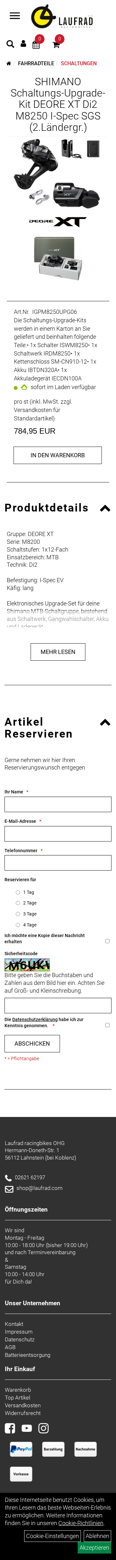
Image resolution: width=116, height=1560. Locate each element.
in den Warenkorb (58, 455)
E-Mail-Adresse (20, 821)
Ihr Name (14, 791)
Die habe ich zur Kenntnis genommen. (44, 1022)
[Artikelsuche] (10, 44)
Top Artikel (17, 1397)
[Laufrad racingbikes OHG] (70, 16)
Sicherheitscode (21, 953)
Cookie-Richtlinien (80, 1523)
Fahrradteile (36, 63)
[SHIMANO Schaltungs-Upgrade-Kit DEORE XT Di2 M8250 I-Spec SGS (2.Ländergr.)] (58, 182)
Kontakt (14, 1324)
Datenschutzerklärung (35, 1019)
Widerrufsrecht (23, 1413)
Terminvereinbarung (51, 1252)
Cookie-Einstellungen (52, 1536)
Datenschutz (19, 1339)
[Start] (8, 63)
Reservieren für (20, 879)
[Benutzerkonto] (23, 43)
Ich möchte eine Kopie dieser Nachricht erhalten (45, 938)
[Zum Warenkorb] (56, 46)
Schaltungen (79, 63)
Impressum (19, 1331)
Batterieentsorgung (27, 1355)
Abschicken (32, 1043)
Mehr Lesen (58, 651)
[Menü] (14, 16)
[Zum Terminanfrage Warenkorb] (36, 46)
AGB (10, 1347)
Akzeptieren (94, 1547)
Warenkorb (18, 1390)
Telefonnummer (21, 850)
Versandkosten (23, 1405)
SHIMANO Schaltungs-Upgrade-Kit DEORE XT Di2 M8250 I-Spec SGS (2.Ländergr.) (58, 104)
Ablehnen (97, 1536)
